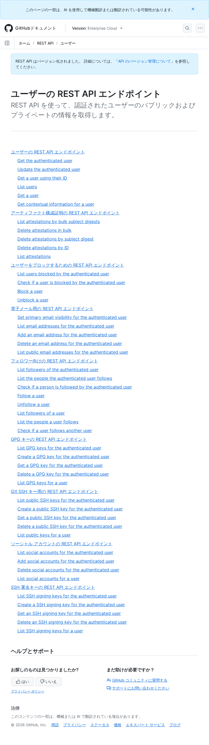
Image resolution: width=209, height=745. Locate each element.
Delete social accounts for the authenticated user (68, 569)
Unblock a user (32, 300)
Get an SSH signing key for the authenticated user (69, 613)
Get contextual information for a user (55, 204)
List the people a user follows (47, 421)
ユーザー (68, 43)
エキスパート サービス (145, 724)
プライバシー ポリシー (27, 691)
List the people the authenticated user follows (64, 378)
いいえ (51, 681)
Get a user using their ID (42, 178)
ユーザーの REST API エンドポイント (50, 152)
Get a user (28, 195)
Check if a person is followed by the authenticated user (74, 387)
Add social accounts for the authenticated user (65, 561)
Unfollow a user (33, 404)
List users (27, 186)
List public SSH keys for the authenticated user (66, 500)
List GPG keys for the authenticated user (59, 448)
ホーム (24, 43)
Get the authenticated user (44, 160)
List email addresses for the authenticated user (65, 326)
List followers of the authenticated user (58, 369)
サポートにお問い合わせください (140, 688)
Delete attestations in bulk (44, 230)
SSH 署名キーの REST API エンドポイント (55, 587)
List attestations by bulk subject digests (58, 221)
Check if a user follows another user (54, 430)
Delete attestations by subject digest (55, 239)
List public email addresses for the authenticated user (72, 352)
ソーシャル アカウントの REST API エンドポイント (63, 544)
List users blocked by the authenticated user (63, 273)
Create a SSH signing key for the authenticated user (71, 604)
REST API (45, 43)
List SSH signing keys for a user (50, 630)
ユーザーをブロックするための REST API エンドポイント (69, 265)
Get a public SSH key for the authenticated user (66, 517)
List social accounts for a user (48, 578)
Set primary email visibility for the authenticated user (72, 317)
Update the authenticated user (48, 169)
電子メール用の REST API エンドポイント (54, 309)
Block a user (30, 291)
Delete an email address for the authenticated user (69, 343)
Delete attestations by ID (43, 247)
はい (25, 681)
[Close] (193, 9)
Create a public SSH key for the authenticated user (70, 509)
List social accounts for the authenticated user (65, 552)
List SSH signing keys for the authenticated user (67, 596)
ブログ (175, 724)
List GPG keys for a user (42, 482)
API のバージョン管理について (144, 61)
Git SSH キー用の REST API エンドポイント (56, 491)
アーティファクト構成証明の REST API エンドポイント (67, 213)
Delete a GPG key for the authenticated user (63, 474)
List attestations (34, 256)
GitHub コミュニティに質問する (139, 680)
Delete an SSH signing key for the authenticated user (72, 622)
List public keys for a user (44, 535)
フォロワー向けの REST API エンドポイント (56, 361)
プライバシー (74, 724)
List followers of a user (41, 413)
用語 (55, 724)
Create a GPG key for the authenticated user (63, 456)
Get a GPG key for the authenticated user (60, 465)
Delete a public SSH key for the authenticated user (69, 526)
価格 (117, 724)
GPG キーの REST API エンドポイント (51, 439)
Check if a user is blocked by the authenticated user (71, 282)
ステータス (99, 724)
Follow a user (31, 395)
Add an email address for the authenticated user (67, 334)
